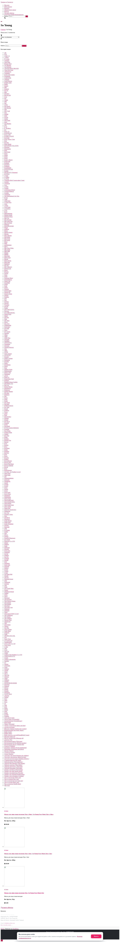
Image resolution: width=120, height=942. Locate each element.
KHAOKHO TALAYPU (11, 145)
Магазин (6, 5)
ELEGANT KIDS (9, 75)
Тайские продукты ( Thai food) (13, 766)
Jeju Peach (7, 106)
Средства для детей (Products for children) (16, 755)
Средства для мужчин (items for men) (15, 757)
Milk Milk (7, 251)
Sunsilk (6, 560)
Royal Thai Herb (9, 464)
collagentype (7, 71)
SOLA (6, 535)
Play (5, 396)
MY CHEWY (8, 267)
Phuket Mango (8, 387)
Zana (5, 706)
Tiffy (5, 623)
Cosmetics (7, 73)
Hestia (2, 928)
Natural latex (7, 290)
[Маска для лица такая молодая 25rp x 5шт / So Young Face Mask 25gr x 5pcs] (14, 846)
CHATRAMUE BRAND (11, 68)
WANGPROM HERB (10, 683)
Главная (3, 29)
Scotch (6, 486)
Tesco (5, 596)
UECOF (6, 651)
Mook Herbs (7, 261)
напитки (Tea (8, 740)
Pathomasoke (8, 371)
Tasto (5, 587)
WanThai (6, 684)
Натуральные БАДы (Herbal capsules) (15, 743)
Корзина (6, 8)
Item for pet (7, 95)
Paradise (6, 361)
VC (5, 662)
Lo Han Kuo (7, 202)
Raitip (6, 437)
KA (5, 130)
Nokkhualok (7, 325)
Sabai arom (7, 473)
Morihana (7, 264)
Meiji (5, 243)
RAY (5, 443)
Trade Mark (7, 631)
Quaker (6, 434)
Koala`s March (8, 160)
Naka (5, 275)
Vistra (5, 672)
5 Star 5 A (7, 56)
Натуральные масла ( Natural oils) (14, 744)
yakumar (6, 695)
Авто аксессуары (9, 717)
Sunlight (6, 558)
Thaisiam (6, 610)
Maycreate (7, 238)
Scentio (6, 484)
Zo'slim (6, 714)
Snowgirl (6, 527)
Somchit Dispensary (9, 538)
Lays (5, 185)
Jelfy (5, 109)
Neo (5, 300)
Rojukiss (6, 451)
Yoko (5, 700)
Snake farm (7, 522)
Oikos (6, 335)
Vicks (5, 667)
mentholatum (7, 245)
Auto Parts (7, 62)
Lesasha (6, 193)
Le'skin (6, 186)
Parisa (6, 363)
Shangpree (7, 495)
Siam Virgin (7, 506)
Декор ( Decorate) (9, 724)
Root (5, 454)
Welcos (6, 688)
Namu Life (7, 281)
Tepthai (6, 593)
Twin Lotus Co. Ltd (9, 643)
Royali (6, 467)
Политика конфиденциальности (13, 14)
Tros (5, 637)
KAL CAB (7, 134)
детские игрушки (9, 727)
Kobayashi (7, 161)
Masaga (6, 234)
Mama (6, 231)
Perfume (6, 380)
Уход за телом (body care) (11, 782)
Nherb (6, 316)
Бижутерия (7, 722)
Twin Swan (7, 645)
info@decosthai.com (9, 923)
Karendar (6, 138)
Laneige (6, 182)
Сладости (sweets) (9, 752)
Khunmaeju (7, 149)
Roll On (6, 453)
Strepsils (6, 549)
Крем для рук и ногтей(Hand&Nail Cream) (16, 735)
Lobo (5, 204)
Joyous (6, 117)
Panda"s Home (8, 358)
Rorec (6, 456)
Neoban (6, 301)
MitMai (6, 254)
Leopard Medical (9, 191)
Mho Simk (7, 249)
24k (5, 52)
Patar (5, 368)
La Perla (6, 179)
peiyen (6, 376)
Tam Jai (6, 577)
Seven (6, 491)
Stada (5, 546)
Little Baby (7, 201)
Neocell (6, 303)
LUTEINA (7, 208)
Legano (6, 188)
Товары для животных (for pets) (13, 773)
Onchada (6, 339)
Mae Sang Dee (8, 221)
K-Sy (5, 127)
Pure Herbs (7, 431)
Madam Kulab (8, 215)
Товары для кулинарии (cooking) (14, 776)
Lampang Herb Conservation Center (14, 180)
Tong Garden (8, 629)
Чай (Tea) (7, 785)
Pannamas (7, 360)
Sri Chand (7, 539)
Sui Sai (6, 554)
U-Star (6, 647)
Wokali (6, 689)
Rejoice (6, 445)
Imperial (6, 89)
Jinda (5, 116)
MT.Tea (6, 265)
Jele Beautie (7, 108)
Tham (5, 612)
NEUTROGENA (9, 309)
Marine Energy (8, 232)
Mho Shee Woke (9, 248)
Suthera (6, 568)
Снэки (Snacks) (8, 754)
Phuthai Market (8, 391)
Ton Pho (6, 628)
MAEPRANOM (9, 226)
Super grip (7, 565)
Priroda (6, 420)
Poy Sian (6, 407)
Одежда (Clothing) (9, 746)
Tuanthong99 (8, 642)
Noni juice (7, 327)
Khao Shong (7, 144)
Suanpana (7, 552)
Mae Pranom (7, 220)
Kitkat (6, 155)
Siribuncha (7, 511)
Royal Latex (7, 462)
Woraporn (7, 692)
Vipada (6, 670)
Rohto (6, 450)
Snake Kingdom (8, 524)
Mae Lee (6, 218)
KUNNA (6, 174)
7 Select (6, 57)
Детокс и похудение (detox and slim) (14, 725)
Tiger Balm (7, 625)
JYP (5, 125)
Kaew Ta (6, 131)
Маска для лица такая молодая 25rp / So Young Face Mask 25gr (24, 893)
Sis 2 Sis (6, 513)
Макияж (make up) (9, 736)
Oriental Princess (9, 347)
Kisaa (5, 153)
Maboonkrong (8, 213)
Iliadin (6, 84)
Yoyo (5, 702)
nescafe (6, 306)
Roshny (6, 459)
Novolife (6, 328)
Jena (5, 112)
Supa (5, 561)
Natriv (6, 287)
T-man (6, 573)
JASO (6, 104)
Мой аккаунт (8, 6)
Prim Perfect (7, 417)
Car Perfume (7, 67)
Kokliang (6, 166)
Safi (5, 476)
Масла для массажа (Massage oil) (13, 738)
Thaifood (6, 609)
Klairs (6, 156)
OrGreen (6, 346)
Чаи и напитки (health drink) (12, 784)
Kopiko (6, 171)
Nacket (6, 273)
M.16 (5, 212)
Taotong (6, 584)
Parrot (6, 366)
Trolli (5, 634)
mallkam (6, 229)
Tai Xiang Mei (8, 574)
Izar (5, 98)
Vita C (6, 673)
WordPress (16, 928)
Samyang (6, 480)
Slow (5, 516)
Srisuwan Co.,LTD (9, 541)
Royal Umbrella (8, 465)
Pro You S (7, 421)
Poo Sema (7, 402)
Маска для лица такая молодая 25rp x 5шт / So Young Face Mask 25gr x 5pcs (28, 853)
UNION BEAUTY (9, 656)
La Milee (6, 177)
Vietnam (6, 669)
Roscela (6, 457)
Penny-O (6, 377)
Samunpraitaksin (8, 478)
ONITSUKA (8, 342)
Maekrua (6, 224)
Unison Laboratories (10, 659)
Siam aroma (7, 498)
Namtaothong (8, 279)
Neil (5, 298)
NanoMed (7, 283)
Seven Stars (7, 494)
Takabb (6, 576)
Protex (6, 424)
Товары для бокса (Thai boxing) (13, 769)
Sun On (6, 557)
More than (7, 262)
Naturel (6, 295)
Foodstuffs (7, 76)
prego (5, 413)
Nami (5, 276)
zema (5, 711)
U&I (5, 648)
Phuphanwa (7, 388)
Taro (5, 585)
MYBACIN (7, 268)
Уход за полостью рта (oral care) (13, 781)
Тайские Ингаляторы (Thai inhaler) (14, 763)
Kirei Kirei (7, 152)
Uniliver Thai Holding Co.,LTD (13, 654)
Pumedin (6, 429)
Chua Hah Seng (8, 70)
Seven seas (7, 492)
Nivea (6, 322)
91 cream (6, 59)
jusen (5, 122)
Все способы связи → (6, 925)
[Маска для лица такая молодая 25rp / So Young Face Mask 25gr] (14, 886)
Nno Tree (6, 324)
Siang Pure (7, 508)
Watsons (6, 686)
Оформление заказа (10, 10)
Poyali (6, 409)
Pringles (6, 418)
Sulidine (6, 555)
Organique (7, 344)
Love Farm (7, 207)
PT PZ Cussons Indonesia (11, 428)
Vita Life (6, 675)
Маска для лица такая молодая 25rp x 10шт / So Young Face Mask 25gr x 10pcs (28, 814)
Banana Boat (7, 64)
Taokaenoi (7, 582)
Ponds (6, 401)
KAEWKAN (8, 133)
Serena (6, 489)
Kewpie (6, 142)
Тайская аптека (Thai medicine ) (13, 762)
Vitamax (6, 677)
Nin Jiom (6, 320)
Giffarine (6, 79)
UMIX (6, 653)
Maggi (6, 227)
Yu (5, 703)
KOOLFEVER (8, 169)
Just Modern (7, 123)
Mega (5, 242)
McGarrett (7, 240)
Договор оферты (9, 13)
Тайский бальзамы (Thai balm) (13, 768)
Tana (5, 580)
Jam (5, 103)
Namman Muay (8, 278)
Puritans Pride (8, 432)
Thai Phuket (7, 604)
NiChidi (6, 317)
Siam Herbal (7, 503)
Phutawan (7, 390)
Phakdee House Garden (10, 382)
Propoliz (6, 423)
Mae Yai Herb (8, 223)
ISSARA (6, 93)
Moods (6, 259)
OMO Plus (7, 338)
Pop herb (6, 404)
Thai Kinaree (8, 599)
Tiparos (6, 626)
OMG (6, 336)
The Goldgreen (8, 615)
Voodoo (6, 681)
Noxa (5, 330)
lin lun (6, 197)
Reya (5, 446)
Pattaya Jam (7, 372)
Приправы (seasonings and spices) (14, 749)
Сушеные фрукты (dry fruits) (12, 760)
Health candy (8, 82)
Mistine (6, 253)
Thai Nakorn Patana (9, 601)
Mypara (6, 272)
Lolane (6, 205)
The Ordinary (8, 618)
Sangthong (7, 481)
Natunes (6, 289)
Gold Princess (8, 81)
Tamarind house (8, 579)
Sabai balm (7, 475)
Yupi (5, 705)
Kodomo (6, 163)
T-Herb (6, 571)
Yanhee (6, 697)
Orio (5, 349)
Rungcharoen (8, 470)
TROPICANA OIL (9, 636)
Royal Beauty (8, 461)
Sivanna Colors (8, 514)
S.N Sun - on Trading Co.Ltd (12, 472)
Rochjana (6, 448)
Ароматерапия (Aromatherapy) (13, 721)
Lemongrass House (9, 190)
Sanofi (6, 483)
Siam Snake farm (9, 505)
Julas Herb (7, 120)
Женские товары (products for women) (15, 729)
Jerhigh (6, 114)
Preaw (6, 412)
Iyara (5, 97)
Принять (96, 936)
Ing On (6, 90)
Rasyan (6, 442)
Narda (6, 284)
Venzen (6, 664)
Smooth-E (7, 517)
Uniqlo (6, 658)
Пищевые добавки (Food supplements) (15, 747)
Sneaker (6, 525)
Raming (6, 439)
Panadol (6, 357)
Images (6, 86)
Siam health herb (9, 500)
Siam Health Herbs (9, 502)
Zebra (5, 708)
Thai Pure (7, 606)
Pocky (6, 398)
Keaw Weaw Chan (9, 139)
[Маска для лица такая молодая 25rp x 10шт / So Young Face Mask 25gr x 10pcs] (14, 807)
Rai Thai (6, 435)
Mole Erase (7, 257)
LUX (5, 210)
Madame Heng (8, 216)
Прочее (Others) (9, 751)
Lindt (5, 199)
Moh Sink (7, 256)
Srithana (6, 544)
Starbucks (7, 547)
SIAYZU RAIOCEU (10, 509)
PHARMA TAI (8, 383)
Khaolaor (6, 147)
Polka (5, 399)
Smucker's (7, 519)
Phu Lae (6, 385)
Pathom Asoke (8, 369)
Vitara (6, 678)
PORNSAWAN (8, 405)
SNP (5, 528)
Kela (5, 141)
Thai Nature (7, 602)
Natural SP (7, 292)
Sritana (6, 543)
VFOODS (7, 665)
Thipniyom (7, 621)
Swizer (6, 569)
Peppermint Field (9, 379)
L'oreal (6, 175)
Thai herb (7, 598)
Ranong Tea (7, 440)
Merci (5, 246)
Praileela (6, 410)
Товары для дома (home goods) (13, 771)
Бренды (6, 11)
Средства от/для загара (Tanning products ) (16, 758)
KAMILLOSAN (9, 136)
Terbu (5, 595)
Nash (5, 286)
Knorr (6, 158)
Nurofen (6, 333)
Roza (5, 469)
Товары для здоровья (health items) (14, 774)
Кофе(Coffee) (8, 733)
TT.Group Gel (8, 640)
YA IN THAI (8, 694)
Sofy (5, 533)
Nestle (6, 308)
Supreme (6, 566)
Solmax (6, 536)
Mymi (6, 270)
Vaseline (6, 661)
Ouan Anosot (8, 353)
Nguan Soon (7, 314)
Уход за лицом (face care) (11, 779)
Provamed (7, 426)
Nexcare (6, 311)
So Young (7, 530)
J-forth (6, 100)
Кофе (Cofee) (8, 732)
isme (5, 92)
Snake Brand (7, 521)
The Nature (7, 617)
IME (5, 87)
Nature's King (8, 294)
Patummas (7, 374)
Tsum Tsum (7, 639)
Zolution (6, 716)
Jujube (6, 119)
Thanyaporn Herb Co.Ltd (11, 613)
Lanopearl (7, 183)
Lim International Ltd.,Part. (11, 196)
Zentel (6, 713)
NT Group (7, 331)
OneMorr (6, 341)
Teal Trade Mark (8, 588)
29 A (5, 54)
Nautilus (6, 297)
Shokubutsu (7, 497)
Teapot (6, 590)
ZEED (6, 710)
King (5, 150)
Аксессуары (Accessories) (11, 719)
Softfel (6, 532)
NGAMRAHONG (9, 313)
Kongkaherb (7, 168)
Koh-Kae (6, 164)
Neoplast (6, 305)
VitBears (6, 680)
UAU (5, 650)
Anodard (6, 60)
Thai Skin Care (8, 607)
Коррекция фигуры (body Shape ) (14, 730)
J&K (5, 101)
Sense (5, 487)
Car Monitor (7, 65)
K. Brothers (7, 128)
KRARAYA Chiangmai (10, 172)
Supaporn (7, 563)
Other (5, 350)
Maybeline (7, 237)
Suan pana (7, 550)
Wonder (6, 691)
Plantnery (6, 394)
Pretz (5, 415)
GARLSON (7, 78)
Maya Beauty (8, 235)
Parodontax (7, 365)
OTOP (6, 352)
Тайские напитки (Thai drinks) (13, 765)
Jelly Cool (7, 111)
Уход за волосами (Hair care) (12, 777)
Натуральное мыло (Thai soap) (13, 741)
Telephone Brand (9, 591)
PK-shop (6, 393)
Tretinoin (6, 632)
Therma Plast (8, 620)
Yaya (5, 699)
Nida (5, 319)
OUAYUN (7, 355)
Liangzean (7, 194)
